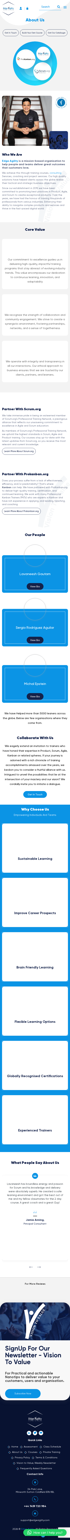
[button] (45, 1532)
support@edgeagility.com (35, 1520)
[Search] (58, 5)
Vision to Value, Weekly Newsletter (36, 1463)
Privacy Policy (22, 1457)
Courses (32, 1452)
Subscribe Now (22, 1393)
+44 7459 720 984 (35, 1506)
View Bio (35, 586)
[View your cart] (28, 8)
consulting (55, 173)
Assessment (31, 1447)
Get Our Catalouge (56, 33)
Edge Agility (10, 161)
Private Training (51, 1452)
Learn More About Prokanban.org (21, 511)
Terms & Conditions (46, 1457)
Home (14, 1447)
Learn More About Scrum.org (19, 451)
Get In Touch (11, 33)
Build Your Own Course (32, 33)
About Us (17, 1452)
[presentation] (31, 1267)
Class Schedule (52, 1447)
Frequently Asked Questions (36, 1468)
